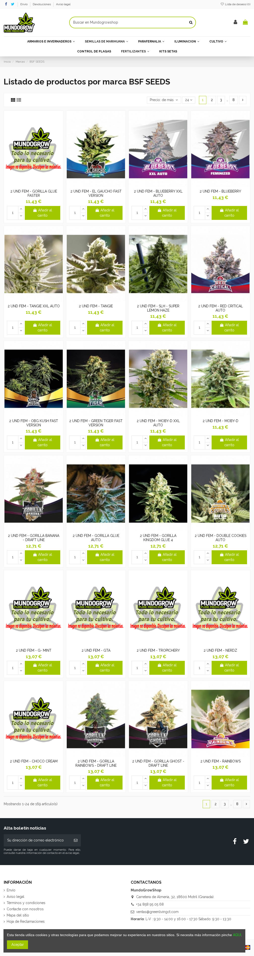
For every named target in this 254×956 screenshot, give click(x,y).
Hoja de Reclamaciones (26, 921)
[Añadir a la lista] (26, 185)
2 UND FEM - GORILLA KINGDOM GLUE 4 (158, 538)
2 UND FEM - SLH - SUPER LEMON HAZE (158, 308)
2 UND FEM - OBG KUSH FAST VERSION (33, 423)
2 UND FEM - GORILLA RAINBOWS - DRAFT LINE (96, 763)
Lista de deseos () (237, 4)
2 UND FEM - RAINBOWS (220, 761)
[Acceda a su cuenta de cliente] (235, 22)
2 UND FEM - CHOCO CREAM (34, 761)
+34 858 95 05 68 (150, 904)
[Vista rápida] (40, 185)
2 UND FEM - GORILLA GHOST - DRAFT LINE (158, 763)
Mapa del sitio (18, 915)
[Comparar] (33, 185)
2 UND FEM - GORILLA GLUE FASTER (33, 193)
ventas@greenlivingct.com (157, 912)
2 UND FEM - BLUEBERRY (220, 191)
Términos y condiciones (26, 903)
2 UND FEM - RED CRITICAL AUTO (220, 308)
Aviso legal (63, 4)
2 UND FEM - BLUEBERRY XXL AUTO (158, 193)
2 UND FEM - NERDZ (220, 650)
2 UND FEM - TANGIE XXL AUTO (34, 306)
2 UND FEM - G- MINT (33, 650)
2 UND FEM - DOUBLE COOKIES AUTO (220, 538)
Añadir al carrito (44, 212)
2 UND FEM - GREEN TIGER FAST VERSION (96, 423)
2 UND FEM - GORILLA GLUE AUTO (96, 538)
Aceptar (17, 945)
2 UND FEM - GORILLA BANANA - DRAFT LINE (33, 538)
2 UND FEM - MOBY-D (220, 421)
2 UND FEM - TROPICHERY (158, 650)
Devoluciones (42, 4)
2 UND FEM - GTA (96, 650)
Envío (24, 4)
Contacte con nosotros (25, 909)
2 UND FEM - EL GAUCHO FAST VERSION (96, 193)
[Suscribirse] (75, 840)
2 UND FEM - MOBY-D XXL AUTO (158, 423)
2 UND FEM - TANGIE (96, 306)
